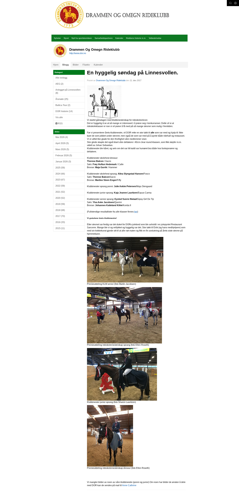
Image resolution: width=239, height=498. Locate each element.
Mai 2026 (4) (61, 137)
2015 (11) (60, 228)
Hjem (55, 65)
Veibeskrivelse (155, 38)
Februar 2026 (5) (63, 155)
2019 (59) (60, 204)
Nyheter (57, 38)
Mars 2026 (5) (62, 149)
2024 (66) (60, 174)
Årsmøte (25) (61, 99)
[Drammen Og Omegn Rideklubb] (112, 15)
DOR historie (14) (64, 111)
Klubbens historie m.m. (136, 38)
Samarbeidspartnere (104, 38)
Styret (66, 38)
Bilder (76, 65)
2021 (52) (60, 192)
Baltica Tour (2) (62, 105)
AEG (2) (59, 84)
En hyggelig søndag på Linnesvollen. (132, 72)
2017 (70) (60, 216)
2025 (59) (60, 167)
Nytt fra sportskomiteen (82, 38)
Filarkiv (86, 65)
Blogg (65, 65)
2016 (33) (60, 222)
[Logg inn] (235, 3)
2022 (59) (60, 186)
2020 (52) (60, 198)
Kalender (119, 38)
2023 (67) (60, 180)
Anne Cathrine (129, 485)
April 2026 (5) (62, 143)
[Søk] (230, 3)
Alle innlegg (61, 78)
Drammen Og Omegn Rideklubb (110, 80)
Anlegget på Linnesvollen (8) (67, 91)
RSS (60, 123)
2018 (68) (60, 210)
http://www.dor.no (77, 53)
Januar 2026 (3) (63, 161)
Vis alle (59, 117)
